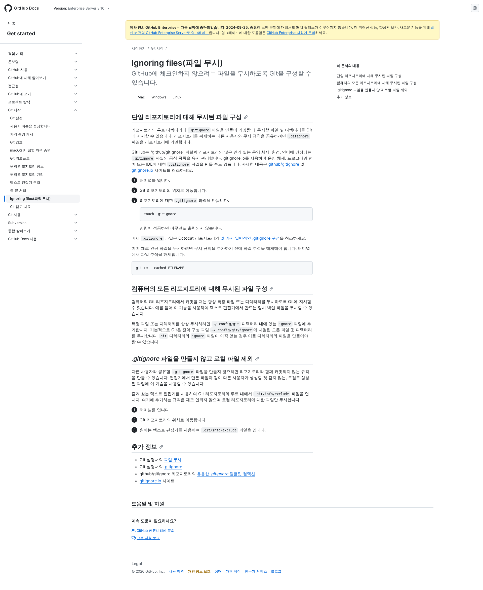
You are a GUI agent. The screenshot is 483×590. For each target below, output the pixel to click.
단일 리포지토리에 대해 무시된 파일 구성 (187, 117)
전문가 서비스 (256, 571)
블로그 (276, 571)
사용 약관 (176, 571)
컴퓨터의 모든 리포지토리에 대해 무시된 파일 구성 (199, 288)
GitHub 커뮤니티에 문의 (156, 530)
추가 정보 (144, 446)
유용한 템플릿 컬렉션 (226, 473)
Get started (21, 33)
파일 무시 (172, 459)
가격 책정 (233, 571)
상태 (218, 571)
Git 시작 (157, 48)
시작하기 (139, 48)
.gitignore (173, 466)
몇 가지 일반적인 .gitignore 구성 (250, 238)
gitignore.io (142, 170)
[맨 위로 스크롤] (472, 579)
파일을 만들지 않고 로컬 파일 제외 (192, 358)
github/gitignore (283, 164)
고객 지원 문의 (148, 538)
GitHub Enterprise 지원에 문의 (291, 32)
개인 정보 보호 (199, 571)
